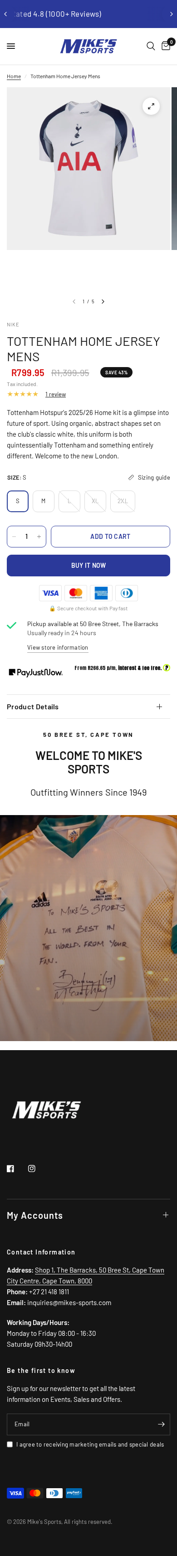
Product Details (33, 706)
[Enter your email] (161, 1424)
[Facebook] (17, 1169)
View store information (57, 647)
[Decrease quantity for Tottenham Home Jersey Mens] (14, 536)
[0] (164, 46)
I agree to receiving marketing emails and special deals (90, 1444)
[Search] (150, 46)
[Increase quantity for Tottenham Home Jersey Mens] (39, 536)
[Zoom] (151, 106)
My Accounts (35, 1215)
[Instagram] (38, 1169)
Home (14, 76)
